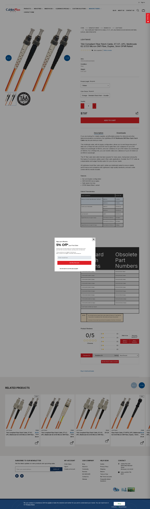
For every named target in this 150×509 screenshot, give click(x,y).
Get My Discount (74, 262)
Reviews (148, 17)
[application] (75, 504)
